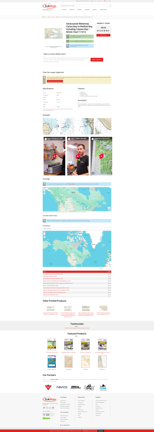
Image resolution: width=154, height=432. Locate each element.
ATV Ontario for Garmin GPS (85, 352)
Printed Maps (63, 402)
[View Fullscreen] (44, 193)
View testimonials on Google (70, 328)
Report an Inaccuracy (100, 411)
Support (95, 9)
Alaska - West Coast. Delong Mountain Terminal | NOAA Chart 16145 (56, 281)
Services (80, 9)
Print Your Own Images (65, 408)
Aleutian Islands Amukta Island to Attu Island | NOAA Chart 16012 (56, 287)
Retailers (87, 9)
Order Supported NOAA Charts (55, 81)
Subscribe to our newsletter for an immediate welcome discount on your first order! (65, 430)
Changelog (98, 406)
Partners (80, 406)
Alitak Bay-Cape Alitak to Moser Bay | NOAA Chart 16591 (54, 292)
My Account (80, 402)
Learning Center (99, 408)
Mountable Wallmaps (64, 406)
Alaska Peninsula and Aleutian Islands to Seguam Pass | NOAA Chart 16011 (58, 283)
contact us (52, 110)
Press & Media (80, 409)
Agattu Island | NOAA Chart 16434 (50, 276)
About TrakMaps (81, 400)
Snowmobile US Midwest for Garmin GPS (102, 353)
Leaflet (110, 210)
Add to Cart (103, 35)
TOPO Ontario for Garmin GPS (52, 352)
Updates (97, 409)
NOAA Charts (102, 369)
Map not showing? (53, 47)
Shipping (79, 413)
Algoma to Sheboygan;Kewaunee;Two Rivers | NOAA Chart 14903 (56, 290)
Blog (79, 415)
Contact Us (98, 415)
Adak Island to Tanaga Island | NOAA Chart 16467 (53, 274)
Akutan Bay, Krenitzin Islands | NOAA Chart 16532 (53, 278)
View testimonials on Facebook (83, 328)
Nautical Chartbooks (52, 369)
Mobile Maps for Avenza (65, 404)
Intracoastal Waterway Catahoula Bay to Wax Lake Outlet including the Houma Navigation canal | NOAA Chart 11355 (86, 314)
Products (72, 9)
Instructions (103, 9)
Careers (79, 417)
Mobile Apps (62, 421)
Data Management (64, 419)
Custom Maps (68, 369)
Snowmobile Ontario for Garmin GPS (68, 352)
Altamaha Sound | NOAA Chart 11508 (50, 294)
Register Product (81, 404)
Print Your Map (96, 59)
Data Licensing (63, 417)
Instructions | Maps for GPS (101, 400)
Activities (64, 9)
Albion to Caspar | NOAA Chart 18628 (50, 285)
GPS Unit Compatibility (100, 402)
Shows (79, 408)
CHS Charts (85, 369)
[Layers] (109, 208)
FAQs (97, 404)
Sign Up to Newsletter (82, 411)
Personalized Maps (64, 415)
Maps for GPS (63, 400)
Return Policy (98, 413)
